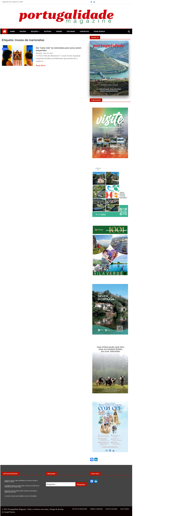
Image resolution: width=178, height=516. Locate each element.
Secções (34, 31)
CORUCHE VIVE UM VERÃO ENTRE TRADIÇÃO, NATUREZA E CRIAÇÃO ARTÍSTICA (20, 491)
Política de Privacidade (79, 509)
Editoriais (71, 31)
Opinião (59, 31)
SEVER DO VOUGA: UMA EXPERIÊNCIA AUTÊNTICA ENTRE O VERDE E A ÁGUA (21, 481)
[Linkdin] (94, 2)
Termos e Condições (96, 509)
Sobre (12, 31)
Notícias (47, 31)
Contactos (84, 31)
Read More (41, 65)
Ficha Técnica (99, 31)
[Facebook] (91, 2)
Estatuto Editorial (111, 509)
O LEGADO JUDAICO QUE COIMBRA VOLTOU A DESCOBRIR (20, 496)
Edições (23, 31)
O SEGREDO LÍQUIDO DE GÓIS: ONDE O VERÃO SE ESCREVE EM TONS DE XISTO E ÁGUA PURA (21, 486)
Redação (39, 53)
